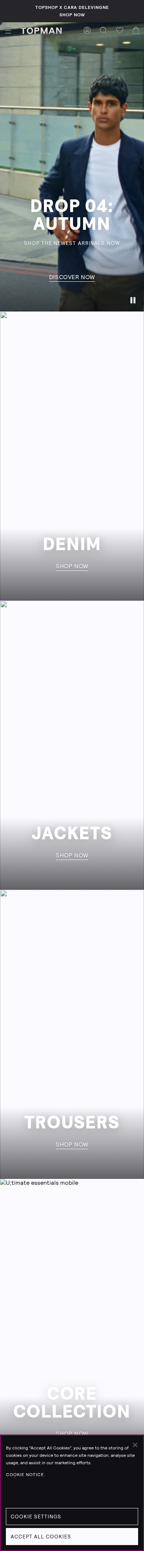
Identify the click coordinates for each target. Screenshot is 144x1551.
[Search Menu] (103, 30)
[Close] (135, 1445)
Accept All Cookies (41, 1536)
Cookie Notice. (25, 1475)
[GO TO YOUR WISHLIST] (120, 30)
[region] (72, 1493)
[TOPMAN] (41, 30)
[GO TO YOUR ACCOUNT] (87, 30)
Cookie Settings (36, 1516)
